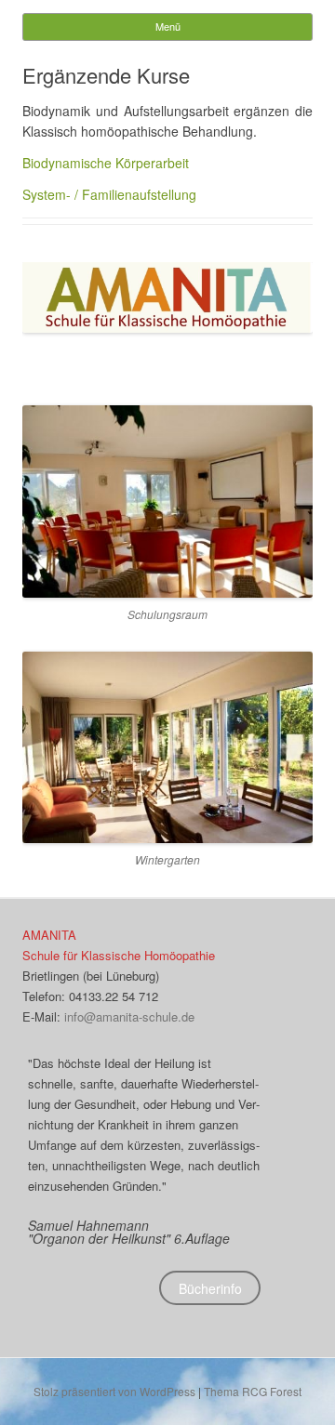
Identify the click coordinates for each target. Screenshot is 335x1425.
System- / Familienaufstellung (109, 194)
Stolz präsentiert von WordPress (114, 1391)
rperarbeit (160, 162)
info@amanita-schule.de (129, 1016)
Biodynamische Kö (76, 162)
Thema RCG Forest (253, 1391)
